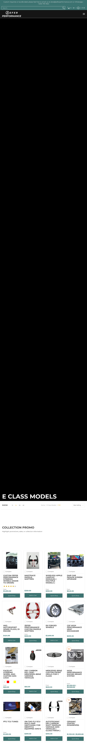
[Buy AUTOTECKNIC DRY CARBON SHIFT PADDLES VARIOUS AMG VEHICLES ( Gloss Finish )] (54, 706)
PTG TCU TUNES (10, 721)
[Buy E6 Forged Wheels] (54, 610)
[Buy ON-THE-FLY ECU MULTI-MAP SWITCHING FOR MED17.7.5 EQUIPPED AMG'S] (33, 706)
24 (16, 505)
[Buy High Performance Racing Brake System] (75, 655)
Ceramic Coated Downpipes (73, 723)
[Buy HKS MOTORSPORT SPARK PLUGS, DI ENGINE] (11, 610)
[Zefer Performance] (11, 14)
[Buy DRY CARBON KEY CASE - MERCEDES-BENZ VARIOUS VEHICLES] (33, 655)
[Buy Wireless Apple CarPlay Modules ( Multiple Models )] (54, 560)
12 (12, 505)
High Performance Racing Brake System (74, 673)
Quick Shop (11, 595)
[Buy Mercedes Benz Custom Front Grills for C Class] (54, 655)
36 (19, 505)
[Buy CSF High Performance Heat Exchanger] (75, 610)
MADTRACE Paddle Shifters (30, 577)
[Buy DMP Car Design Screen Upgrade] (75, 560)
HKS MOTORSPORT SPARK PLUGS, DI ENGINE (11, 628)
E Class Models (51, 505)
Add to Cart (33, 595)
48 (23, 505)
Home (43, 505)
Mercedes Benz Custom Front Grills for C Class (54, 673)
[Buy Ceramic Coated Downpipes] (75, 706)
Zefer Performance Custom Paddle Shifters (33, 628)
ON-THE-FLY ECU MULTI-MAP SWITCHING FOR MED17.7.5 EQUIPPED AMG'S (33, 725)
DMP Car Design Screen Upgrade (74, 577)
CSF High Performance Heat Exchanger (74, 628)
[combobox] (32, 7)
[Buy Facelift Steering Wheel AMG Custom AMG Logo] (11, 655)
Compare (8, 571)
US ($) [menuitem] (83, 8)
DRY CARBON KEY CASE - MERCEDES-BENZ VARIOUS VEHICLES (33, 674)
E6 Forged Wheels (51, 626)
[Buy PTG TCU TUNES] (11, 706)
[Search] (63, 7)
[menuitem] (71, 8)
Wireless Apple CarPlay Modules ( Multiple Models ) (54, 579)
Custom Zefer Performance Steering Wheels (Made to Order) (10, 579)
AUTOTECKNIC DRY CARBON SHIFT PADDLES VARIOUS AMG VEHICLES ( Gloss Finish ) (53, 726)
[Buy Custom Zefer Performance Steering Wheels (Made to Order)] (11, 560)
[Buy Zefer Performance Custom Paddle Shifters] (33, 610)
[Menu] (84, 14)
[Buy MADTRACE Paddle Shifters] (33, 560)
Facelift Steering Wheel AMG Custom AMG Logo (9, 674)
